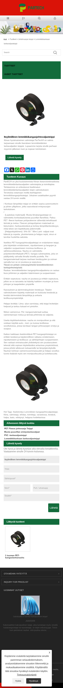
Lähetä (54, 507)
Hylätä (18, 681)
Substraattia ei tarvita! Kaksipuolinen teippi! (30, 617)
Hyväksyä (33, 681)
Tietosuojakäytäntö (26, 675)
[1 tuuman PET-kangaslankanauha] (18, 539)
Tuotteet (13, 39)
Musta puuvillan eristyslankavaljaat (22, 432)
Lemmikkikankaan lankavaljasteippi (22, 438)
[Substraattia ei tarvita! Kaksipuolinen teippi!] (30, 605)
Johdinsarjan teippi (25, 39)
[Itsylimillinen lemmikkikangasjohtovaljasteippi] (30, 110)
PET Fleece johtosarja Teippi (18, 428)
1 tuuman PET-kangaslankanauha (14, 556)
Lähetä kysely (15, 157)
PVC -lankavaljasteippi (15, 435)
